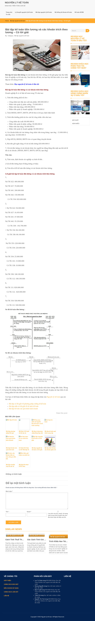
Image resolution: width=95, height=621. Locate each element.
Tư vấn (8, 14)
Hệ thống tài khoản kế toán (63, 12)
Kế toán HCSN (79, 12)
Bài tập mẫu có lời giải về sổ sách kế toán (23, 406)
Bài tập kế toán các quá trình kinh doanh (23, 409)
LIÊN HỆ (6, 595)
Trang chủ (9, 12)
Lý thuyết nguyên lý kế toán (24, 12)
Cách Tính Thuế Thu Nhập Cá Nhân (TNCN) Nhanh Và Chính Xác (14, 540)
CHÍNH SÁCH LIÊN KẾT (11, 592)
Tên (7, 511)
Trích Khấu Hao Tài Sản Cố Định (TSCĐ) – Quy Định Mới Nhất (58, 541)
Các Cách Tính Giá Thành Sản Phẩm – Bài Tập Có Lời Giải (36, 540)
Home (7, 20)
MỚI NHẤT (75, 120)
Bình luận (9, 491)
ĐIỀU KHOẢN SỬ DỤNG (11, 588)
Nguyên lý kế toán (53, 397)
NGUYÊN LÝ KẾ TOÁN (17, 2)
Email (29, 511)
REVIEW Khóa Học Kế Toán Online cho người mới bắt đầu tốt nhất (48, 582)
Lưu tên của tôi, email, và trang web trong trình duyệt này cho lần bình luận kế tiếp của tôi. (58, 515)
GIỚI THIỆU (7, 580)
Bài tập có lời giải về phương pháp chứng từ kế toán (27, 404)
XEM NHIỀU (75, 123)
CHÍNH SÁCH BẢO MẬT (11, 584)
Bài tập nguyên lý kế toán (44, 12)
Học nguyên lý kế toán (23, 84)
